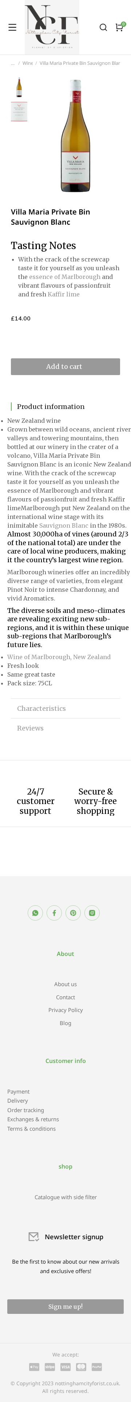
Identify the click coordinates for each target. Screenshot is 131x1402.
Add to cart (64, 366)
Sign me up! (65, 1306)
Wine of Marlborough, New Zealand (59, 657)
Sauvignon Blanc (63, 525)
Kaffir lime (64, 294)
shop (65, 1166)
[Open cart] (119, 27)
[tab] (65, 406)
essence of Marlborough (64, 276)
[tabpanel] (65, 552)
